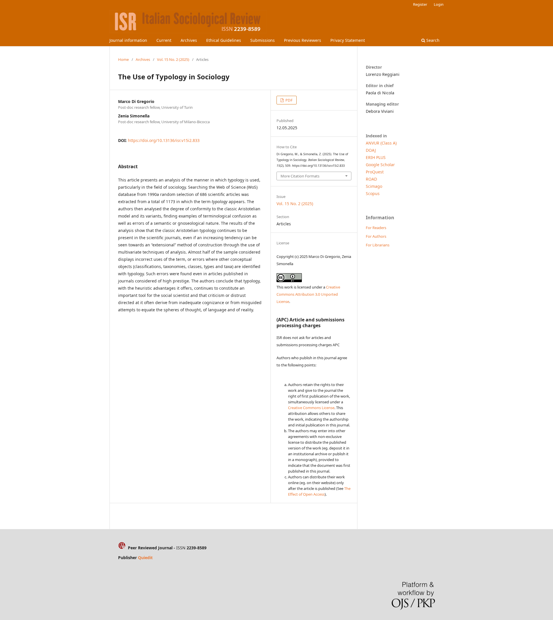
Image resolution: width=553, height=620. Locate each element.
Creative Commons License (311, 407)
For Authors (376, 236)
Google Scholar (380, 164)
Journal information (128, 40)
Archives (189, 40)
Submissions (262, 40)
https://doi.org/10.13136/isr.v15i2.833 (164, 140)
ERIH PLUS (376, 157)
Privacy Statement (347, 40)
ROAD (371, 179)
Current (163, 40)
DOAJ (371, 150)
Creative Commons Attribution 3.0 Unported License (308, 294)
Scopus (373, 193)
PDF (289, 100)
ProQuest (375, 172)
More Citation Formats (300, 176)
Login (439, 4)
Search (432, 40)
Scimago (374, 186)
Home (123, 59)
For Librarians (377, 245)
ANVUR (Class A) (381, 143)
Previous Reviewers (302, 40)
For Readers (376, 227)
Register (420, 4)
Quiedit (145, 557)
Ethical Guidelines (223, 40)
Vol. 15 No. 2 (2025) (173, 59)
